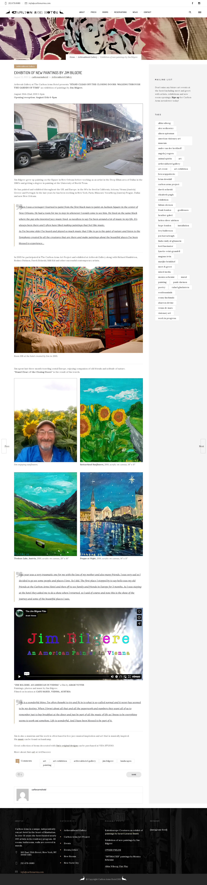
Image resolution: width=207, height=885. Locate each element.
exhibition (163, 199)
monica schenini (166, 277)
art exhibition (60, 761)
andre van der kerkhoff (170, 148)
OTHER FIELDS (113, 850)
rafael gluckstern (180, 287)
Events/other (71, 849)
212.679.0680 (14, 3)
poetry (161, 287)
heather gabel (165, 215)
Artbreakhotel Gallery (87, 57)
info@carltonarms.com (39, 3)
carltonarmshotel (40, 77)
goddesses (183, 210)
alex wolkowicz (166, 128)
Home (72, 57)
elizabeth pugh (166, 194)
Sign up (175, 97)
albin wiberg (164, 123)
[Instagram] (199, 3)
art (33, 752)
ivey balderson (165, 230)
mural (184, 277)
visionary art (164, 313)
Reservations (120, 12)
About (82, 12)
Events (67, 843)
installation (183, 225)
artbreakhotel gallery (85, 761)
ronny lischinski (166, 297)
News (135, 12)
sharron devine (166, 302)
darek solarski (165, 189)
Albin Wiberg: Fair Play (116, 866)
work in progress (167, 318)
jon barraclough (166, 235)
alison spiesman (166, 133)
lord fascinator (165, 246)
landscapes (125, 761)
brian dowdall (165, 179)
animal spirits (165, 158)
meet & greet (165, 266)
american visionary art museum (169, 140)
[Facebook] (192, 3)
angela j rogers (166, 153)
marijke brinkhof (166, 261)
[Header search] (190, 12)
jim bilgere (108, 761)
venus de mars (165, 308)
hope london (164, 225)
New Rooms (70, 856)
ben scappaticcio (166, 174)
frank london (164, 210)
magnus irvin (164, 256)
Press (93, 12)
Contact (147, 12)
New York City (71, 863)
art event (162, 169)
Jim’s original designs (67, 745)
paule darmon (180, 282)
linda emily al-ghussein (169, 241)
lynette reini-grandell (169, 251)
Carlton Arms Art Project (77, 836)
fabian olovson (165, 205)
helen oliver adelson (168, 220)
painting (47, 765)
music (21, 739)
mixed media (164, 272)
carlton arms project (168, 184)
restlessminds (165, 292)
